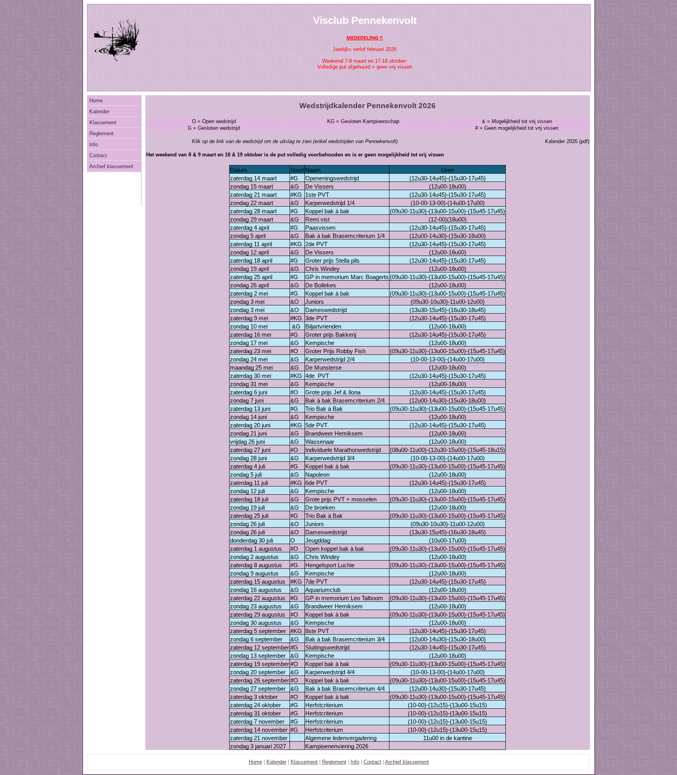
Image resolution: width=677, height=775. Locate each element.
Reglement (101, 133)
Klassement (102, 122)
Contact (98, 155)
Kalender (99, 111)
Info (93, 144)
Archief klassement (111, 166)
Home (96, 100)
